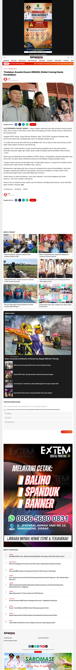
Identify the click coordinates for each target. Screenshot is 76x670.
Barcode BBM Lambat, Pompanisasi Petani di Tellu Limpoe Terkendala (32, 571)
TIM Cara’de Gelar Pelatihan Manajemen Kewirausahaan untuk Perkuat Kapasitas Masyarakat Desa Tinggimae (36, 586)
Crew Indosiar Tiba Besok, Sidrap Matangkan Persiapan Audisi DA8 (36, 383)
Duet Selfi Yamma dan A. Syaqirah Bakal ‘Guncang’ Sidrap (33, 393)
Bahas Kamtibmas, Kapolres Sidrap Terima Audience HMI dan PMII (17, 255)
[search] (71, 57)
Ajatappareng (13, 68)
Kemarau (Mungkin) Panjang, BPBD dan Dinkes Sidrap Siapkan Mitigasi (18, 305)
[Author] (5, 79)
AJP (9, 79)
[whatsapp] (27, 124)
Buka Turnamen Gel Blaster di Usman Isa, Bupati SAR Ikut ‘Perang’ (32, 359)
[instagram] (41, 646)
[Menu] (4, 57)
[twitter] (19, 124)
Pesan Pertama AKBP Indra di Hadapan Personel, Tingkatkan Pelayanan (33, 600)
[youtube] (43, 646)
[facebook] (16, 124)
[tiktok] (46, 646)
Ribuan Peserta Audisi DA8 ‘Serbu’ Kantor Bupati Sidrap (32, 365)
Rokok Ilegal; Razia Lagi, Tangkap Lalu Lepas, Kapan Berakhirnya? (55, 305)
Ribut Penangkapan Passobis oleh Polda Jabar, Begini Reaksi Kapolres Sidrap (35, 564)
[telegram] (23, 124)
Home (5, 68)
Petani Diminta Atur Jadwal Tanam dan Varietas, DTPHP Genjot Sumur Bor (19, 280)
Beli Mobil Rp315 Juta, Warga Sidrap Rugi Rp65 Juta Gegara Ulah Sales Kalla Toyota (36, 556)
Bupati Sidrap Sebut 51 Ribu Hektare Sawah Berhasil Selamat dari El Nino (33, 615)
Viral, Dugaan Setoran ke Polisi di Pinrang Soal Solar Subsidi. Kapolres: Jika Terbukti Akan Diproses (39, 578)
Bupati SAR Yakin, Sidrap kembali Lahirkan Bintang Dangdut (33, 374)
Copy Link (33, 124)
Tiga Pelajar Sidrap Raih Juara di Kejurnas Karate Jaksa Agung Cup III (54, 280)
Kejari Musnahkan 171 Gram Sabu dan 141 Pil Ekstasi (26, 593)
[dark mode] (68, 57)
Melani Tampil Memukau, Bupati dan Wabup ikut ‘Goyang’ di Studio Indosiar (54, 255)
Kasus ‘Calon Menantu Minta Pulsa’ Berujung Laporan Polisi (29, 608)
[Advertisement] (38, 216)
